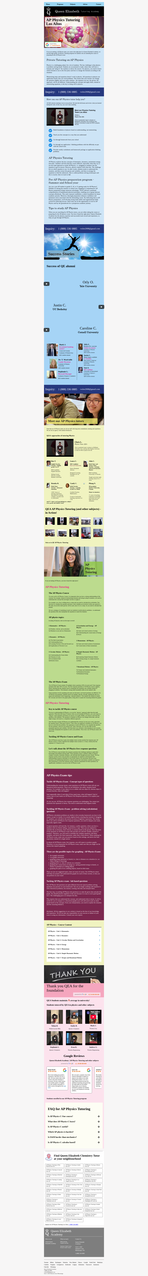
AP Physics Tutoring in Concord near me (54, 1170)
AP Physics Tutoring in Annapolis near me (74, 1220)
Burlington (58, 1262)
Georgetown (60, 1264)
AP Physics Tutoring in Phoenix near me (54, 1190)
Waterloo (65, 1262)
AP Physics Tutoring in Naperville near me (90, 1215)
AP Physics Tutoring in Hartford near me (54, 1175)
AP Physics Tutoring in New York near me (74, 1185)
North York (92, 1262)
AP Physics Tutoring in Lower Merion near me (53, 1220)
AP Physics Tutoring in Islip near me (74, 1210)
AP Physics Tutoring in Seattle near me (92, 1205)
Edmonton (81, 1264)
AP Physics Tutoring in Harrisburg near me (90, 1170)
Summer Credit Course (65, 1246)
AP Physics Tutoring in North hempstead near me (92, 1210)
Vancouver (89, 1264)
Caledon (46, 1264)
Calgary (74, 1264)
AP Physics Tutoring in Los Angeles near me (72, 1180)
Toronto (46, 1262)
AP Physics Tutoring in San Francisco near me (72, 1215)
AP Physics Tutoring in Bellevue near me (54, 1210)
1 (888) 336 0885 (67, 91)
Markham (99, 1262)
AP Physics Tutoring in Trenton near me (73, 1200)
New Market (72, 1262)
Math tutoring (63, 1241)
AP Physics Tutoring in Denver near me (73, 1170)
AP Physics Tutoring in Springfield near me (90, 1195)
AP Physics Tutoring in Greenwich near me (71, 1205)
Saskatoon (96, 1264)
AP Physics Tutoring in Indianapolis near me (71, 1175)
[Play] (60, 117)
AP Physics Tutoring (61, 157)
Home (48, 4)
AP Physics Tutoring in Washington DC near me (91, 1200)
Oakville (46, 1267)
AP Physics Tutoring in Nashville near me (54, 1185)
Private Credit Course (65, 1247)
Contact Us (78, 1239)
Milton (52, 1262)
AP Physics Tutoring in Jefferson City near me (93, 1175)
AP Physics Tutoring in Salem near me (53, 1195)
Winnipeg (53, 1267)
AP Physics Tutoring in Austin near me (73, 1165)
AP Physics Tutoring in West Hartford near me (53, 1165)
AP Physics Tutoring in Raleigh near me (73, 1190)
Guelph (86, 1262)
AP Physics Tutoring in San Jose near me (73, 1195)
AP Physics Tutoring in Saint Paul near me (93, 1190)
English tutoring (64, 1243)
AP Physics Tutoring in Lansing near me (54, 1180)
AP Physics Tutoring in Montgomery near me (90, 1180)
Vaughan (52, 1264)
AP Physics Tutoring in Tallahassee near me (52, 1200)
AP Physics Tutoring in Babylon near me (54, 1215)
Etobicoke (68, 1264)
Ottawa (80, 1262)
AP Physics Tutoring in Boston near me (92, 1165)
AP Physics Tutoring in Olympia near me (93, 1185)
